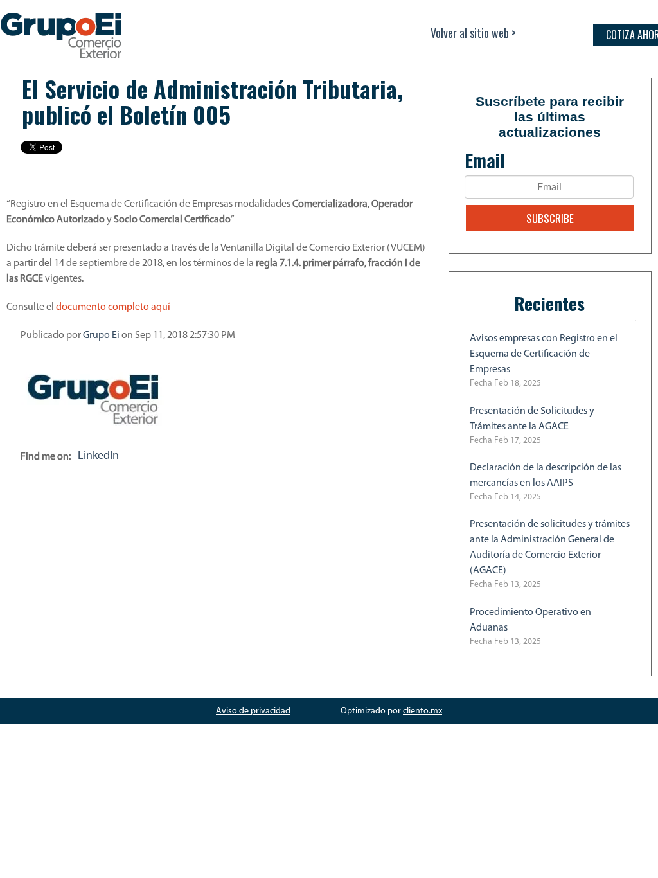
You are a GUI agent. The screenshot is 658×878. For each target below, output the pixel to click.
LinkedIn (98, 456)
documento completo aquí (113, 307)
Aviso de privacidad (253, 711)
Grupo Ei (101, 335)
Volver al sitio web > (473, 32)
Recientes (549, 303)
